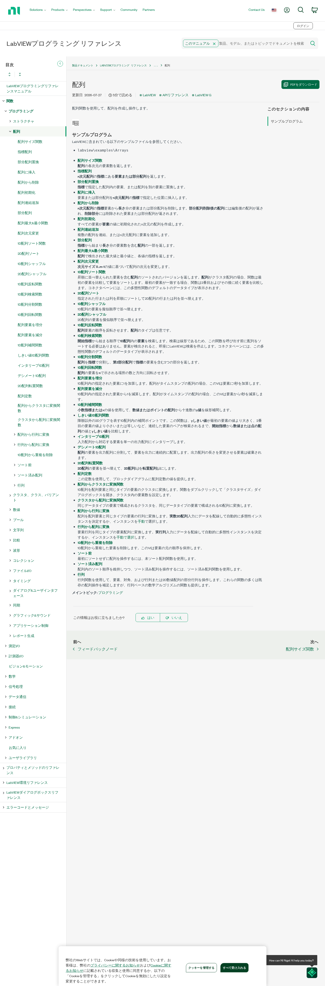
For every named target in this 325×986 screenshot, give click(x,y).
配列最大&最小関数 (33, 223)
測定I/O (14, 645)
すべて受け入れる (234, 967)
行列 (21, 485)
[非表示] (60, 64)
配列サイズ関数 (30, 141)
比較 (16, 540)
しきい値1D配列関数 (33, 355)
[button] (214, 44)
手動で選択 (125, 537)
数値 (16, 509)
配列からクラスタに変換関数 (39, 408)
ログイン (303, 26)
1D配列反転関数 (30, 284)
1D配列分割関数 (30, 304)
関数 (9, 100)
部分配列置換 (28, 161)
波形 (16, 550)
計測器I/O (16, 656)
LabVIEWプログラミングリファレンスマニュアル (33, 88)
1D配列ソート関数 (32, 243)
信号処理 (16, 686)
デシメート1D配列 (32, 375)
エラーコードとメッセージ (27, 807)
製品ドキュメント (82, 65)
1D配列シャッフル (32, 263)
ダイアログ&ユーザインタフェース (35, 593)
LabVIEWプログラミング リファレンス (123, 65)
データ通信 (17, 696)
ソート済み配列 (29, 475)
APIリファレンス (175, 94)
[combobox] (244, 43)
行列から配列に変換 (33, 444)
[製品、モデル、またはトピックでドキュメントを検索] (312, 43)
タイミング (22, 580)
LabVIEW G (203, 94)
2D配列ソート (28, 253)
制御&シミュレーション (27, 717)
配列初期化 (26, 192)
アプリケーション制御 (30, 625)
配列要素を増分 (30, 324)
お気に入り (18, 747)
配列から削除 (28, 182)
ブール (18, 519)
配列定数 (25, 395)
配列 (16, 131)
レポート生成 (23, 635)
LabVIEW (149, 94)
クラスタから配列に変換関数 (39, 422)
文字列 (18, 530)
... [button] (155, 65)
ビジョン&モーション (26, 666)
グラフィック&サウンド (32, 615)
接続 (12, 706)
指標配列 (25, 151)
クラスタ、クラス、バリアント (36, 497)
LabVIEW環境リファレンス (27, 782)
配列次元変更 (28, 233)
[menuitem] (38, 11)
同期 (16, 605)
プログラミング (21, 111)
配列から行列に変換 (33, 434)
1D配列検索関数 (30, 294)
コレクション (23, 560)
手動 (141, 521)
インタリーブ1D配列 (33, 365)
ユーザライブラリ (23, 757)
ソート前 (24, 464)
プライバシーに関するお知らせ (115, 965)
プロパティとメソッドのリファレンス (32, 770)
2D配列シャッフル (32, 273)
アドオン (16, 737)
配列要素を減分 (30, 334)
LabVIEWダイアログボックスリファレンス (32, 795)
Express (14, 727)
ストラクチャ (23, 121)
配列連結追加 (28, 202)
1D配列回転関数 (30, 314)
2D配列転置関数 (30, 385)
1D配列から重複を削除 (35, 454)
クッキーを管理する (201, 967)
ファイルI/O (22, 570)
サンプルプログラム (287, 121)
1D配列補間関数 (30, 345)
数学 (12, 676)
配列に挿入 (26, 172)
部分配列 (25, 212)
